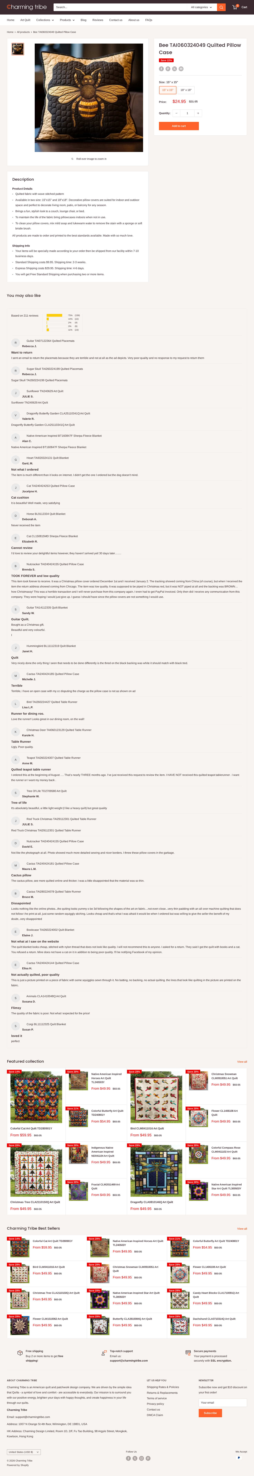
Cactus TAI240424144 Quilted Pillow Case (53, 963)
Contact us (115, 19)
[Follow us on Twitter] (135, 1458)
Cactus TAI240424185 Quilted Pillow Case (53, 673)
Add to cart (179, 125)
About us (133, 19)
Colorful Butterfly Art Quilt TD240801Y (107, 1112)
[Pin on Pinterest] (168, 68)
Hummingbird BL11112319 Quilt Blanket (51, 645)
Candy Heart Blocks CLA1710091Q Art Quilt (216, 1294)
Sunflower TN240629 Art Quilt (45, 391)
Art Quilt (25, 19)
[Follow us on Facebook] (128, 1458)
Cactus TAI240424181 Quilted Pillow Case (53, 863)
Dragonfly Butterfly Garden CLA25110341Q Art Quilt (58, 413)
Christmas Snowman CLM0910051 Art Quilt (224, 1076)
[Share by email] (181, 68)
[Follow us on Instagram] (141, 1458)
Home (10, 19)
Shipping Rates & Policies (163, 1387)
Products (65, 19)
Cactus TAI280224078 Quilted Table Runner (54, 891)
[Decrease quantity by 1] (176, 113)
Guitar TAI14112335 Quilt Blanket (47, 607)
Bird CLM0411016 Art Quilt (147, 1128)
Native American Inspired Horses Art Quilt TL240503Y (106, 1078)
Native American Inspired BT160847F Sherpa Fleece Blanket (64, 435)
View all (242, 1061)
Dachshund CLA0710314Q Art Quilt (214, 1318)
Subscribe (210, 1413)
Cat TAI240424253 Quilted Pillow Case (51, 485)
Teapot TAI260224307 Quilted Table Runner (54, 757)
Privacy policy (155, 1403)
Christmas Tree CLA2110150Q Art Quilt (35, 1202)
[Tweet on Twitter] (174, 68)
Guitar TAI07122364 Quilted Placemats (50, 340)
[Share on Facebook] (161, 68)
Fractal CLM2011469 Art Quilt (105, 1186)
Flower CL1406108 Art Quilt (224, 1112)
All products (23, 32)
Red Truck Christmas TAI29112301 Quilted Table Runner (61, 819)
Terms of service (157, 1398)
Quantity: (165, 113)
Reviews (97, 19)
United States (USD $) (21, 1452)
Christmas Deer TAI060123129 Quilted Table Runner (59, 729)
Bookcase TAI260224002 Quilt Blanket (50, 929)
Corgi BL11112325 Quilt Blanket (46, 1024)
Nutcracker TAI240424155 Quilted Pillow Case (55, 564)
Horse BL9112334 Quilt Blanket (46, 513)
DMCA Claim (155, 1415)
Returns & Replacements (162, 1392)
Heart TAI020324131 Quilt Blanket (48, 457)
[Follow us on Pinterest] (148, 1458)
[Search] (221, 7)
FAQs (148, 19)
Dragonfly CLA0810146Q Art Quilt (151, 1202)
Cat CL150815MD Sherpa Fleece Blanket (52, 536)
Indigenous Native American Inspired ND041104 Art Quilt (102, 1151)
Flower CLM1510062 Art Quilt (50, 1318)
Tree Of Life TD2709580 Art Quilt (47, 791)
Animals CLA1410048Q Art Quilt (46, 996)
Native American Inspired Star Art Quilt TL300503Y (226, 1186)
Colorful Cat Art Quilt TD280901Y (31, 1128)
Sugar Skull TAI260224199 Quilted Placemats (55, 368)
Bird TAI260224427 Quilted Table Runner (52, 701)
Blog (83, 19)
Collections (43, 19)
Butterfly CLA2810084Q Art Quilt (132, 1318)
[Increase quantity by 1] (198, 113)
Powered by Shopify (18, 1465)
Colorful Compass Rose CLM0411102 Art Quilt (225, 1149)
